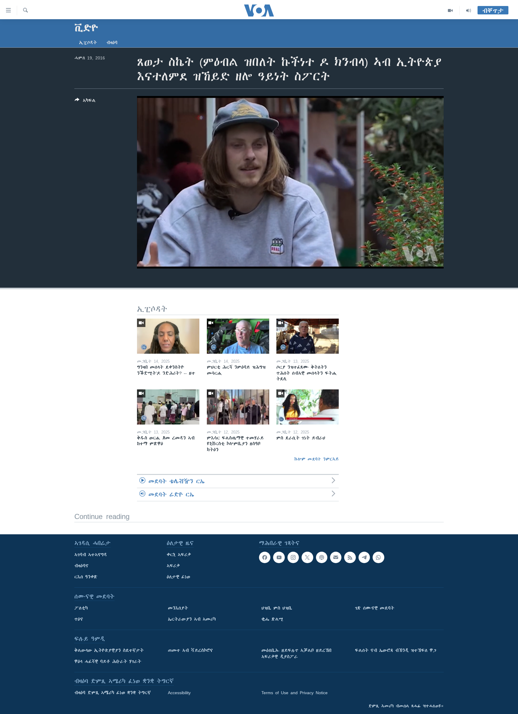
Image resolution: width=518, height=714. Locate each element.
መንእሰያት (178, 608)
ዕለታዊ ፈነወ (178, 577)
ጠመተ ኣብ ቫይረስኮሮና (190, 650)
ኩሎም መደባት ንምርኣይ (316, 459)
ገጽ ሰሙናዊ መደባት (374, 608)
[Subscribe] (335, 557)
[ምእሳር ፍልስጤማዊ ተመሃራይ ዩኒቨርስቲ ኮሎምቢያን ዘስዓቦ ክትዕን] (238, 406)
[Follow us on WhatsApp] (378, 557)
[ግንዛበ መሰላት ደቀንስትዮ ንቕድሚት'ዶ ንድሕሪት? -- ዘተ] (168, 336)
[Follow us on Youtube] (278, 557)
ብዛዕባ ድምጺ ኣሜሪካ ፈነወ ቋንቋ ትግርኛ (112, 692)
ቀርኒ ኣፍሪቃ (179, 554)
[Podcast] (321, 557)
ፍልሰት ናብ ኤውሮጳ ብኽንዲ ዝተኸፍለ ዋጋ (395, 650)
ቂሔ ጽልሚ (272, 619)
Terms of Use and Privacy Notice (294, 692)
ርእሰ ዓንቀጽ (85, 577)
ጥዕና (78, 619)
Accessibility (179, 692)
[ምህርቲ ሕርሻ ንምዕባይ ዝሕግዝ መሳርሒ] (238, 336)
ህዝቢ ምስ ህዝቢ (276, 608)
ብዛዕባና (81, 565)
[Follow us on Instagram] (293, 557)
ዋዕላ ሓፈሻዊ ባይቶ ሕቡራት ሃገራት (107, 661)
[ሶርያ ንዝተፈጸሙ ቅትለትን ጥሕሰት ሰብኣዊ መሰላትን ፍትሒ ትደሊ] (307, 336)
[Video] (450, 10)
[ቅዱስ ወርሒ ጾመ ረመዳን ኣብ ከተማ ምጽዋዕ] (168, 406)
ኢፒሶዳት (88, 42)
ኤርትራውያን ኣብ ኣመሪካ (192, 619)
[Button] (85, 101)
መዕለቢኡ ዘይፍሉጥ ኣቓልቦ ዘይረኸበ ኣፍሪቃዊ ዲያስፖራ (296, 653)
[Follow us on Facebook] (264, 557)
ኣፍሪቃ (173, 565)
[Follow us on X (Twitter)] (307, 557)
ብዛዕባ (112, 42)
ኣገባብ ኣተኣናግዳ (90, 554)
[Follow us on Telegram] (364, 557)
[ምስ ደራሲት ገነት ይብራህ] (307, 406)
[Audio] (469, 10)
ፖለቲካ (81, 608)
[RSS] (350, 557)
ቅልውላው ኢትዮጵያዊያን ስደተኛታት (109, 650)
